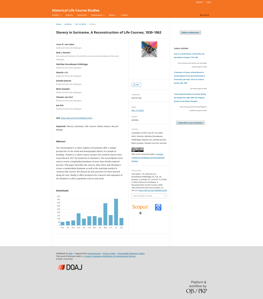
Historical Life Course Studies (75, 10)
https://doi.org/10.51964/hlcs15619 (76, 118)
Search (205, 15)
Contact (124, 15)
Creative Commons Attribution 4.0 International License (148, 157)
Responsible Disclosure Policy (131, 253)
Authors (69, 15)
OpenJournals (94, 253)
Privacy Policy (109, 253)
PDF (137, 85)
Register (199, 2)
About (112, 15)
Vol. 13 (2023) (80, 24)
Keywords (82, 15)
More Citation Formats (142, 196)
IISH (71, 253)
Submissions (97, 15)
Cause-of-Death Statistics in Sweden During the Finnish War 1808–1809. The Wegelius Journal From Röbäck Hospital (190, 97)
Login (208, 2)
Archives (68, 24)
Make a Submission (190, 32)
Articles (56, 15)
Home (58, 24)
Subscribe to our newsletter (190, 122)
